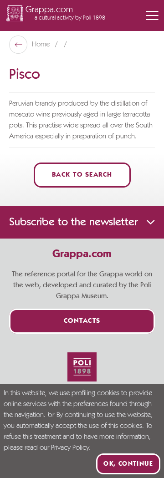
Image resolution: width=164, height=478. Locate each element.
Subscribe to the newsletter (73, 222)
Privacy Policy (70, 448)
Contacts (82, 321)
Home (41, 44)
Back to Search (82, 175)
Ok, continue (128, 464)
